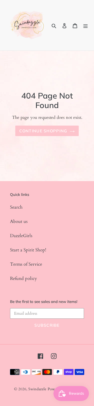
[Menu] (85, 25)
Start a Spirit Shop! (28, 250)
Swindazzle (37, 388)
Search (16, 207)
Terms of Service (26, 264)
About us (19, 221)
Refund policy (23, 278)
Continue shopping (43, 130)
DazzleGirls (21, 236)
